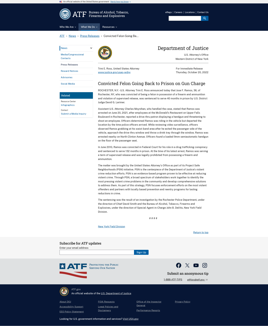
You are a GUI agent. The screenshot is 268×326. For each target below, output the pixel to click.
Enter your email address (74, 247)
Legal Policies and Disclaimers (108, 308)
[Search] (204, 18)
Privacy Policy (182, 301)
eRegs (168, 12)
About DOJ (65, 301)
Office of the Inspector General (148, 303)
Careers (178, 12)
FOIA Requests (106, 301)
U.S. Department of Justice (116, 293)
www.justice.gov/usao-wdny (114, 72)
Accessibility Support (71, 306)
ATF (62, 36)
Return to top (200, 232)
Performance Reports (148, 310)
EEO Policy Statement (72, 311)
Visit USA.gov (130, 318)
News (72, 36)
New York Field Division (111, 226)
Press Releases (89, 36)
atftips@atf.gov (196, 279)
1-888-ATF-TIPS (173, 279)
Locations (190, 12)
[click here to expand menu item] (91, 48)
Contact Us (202, 12)
